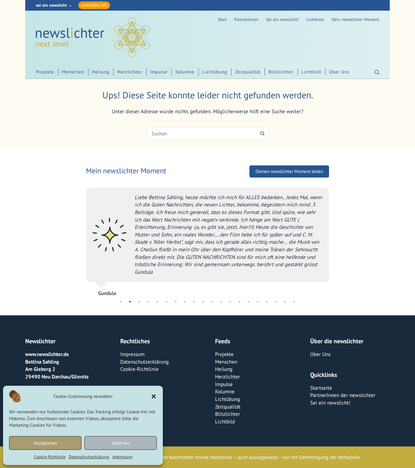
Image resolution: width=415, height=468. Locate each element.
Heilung (100, 72)
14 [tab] (239, 302)
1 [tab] (121, 302)
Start (222, 19)
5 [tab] (157, 302)
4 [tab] (148, 302)
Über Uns (339, 72)
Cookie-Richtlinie (50, 457)
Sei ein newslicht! (282, 19)
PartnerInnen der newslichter (343, 395)
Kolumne (184, 72)
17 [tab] (267, 302)
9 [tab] (194, 302)
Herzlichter (129, 72)
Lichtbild (311, 72)
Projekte (45, 72)
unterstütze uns (94, 5)
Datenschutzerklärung (89, 457)
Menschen (73, 72)
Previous (81, 239)
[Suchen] (377, 72)
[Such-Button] (262, 133)
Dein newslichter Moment (355, 19)
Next (334, 239)
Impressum (122, 457)
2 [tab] (130, 302)
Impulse (158, 72)
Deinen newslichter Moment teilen (289, 171)
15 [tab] (248, 302)
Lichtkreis (315, 19)
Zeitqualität (248, 72)
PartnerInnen (246, 19)
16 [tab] (258, 302)
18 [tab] (276, 302)
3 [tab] (139, 302)
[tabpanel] (207, 239)
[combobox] (201, 133)
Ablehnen (120, 443)
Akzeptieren (45, 443)
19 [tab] (285, 302)
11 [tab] (212, 302)
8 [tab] (185, 302)
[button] (154, 396)
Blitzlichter (281, 72)
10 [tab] (203, 302)
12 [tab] (221, 302)
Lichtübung (214, 72)
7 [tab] (176, 302)
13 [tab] (230, 302)
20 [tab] (294, 302)
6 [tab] (166, 302)
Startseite (321, 388)
